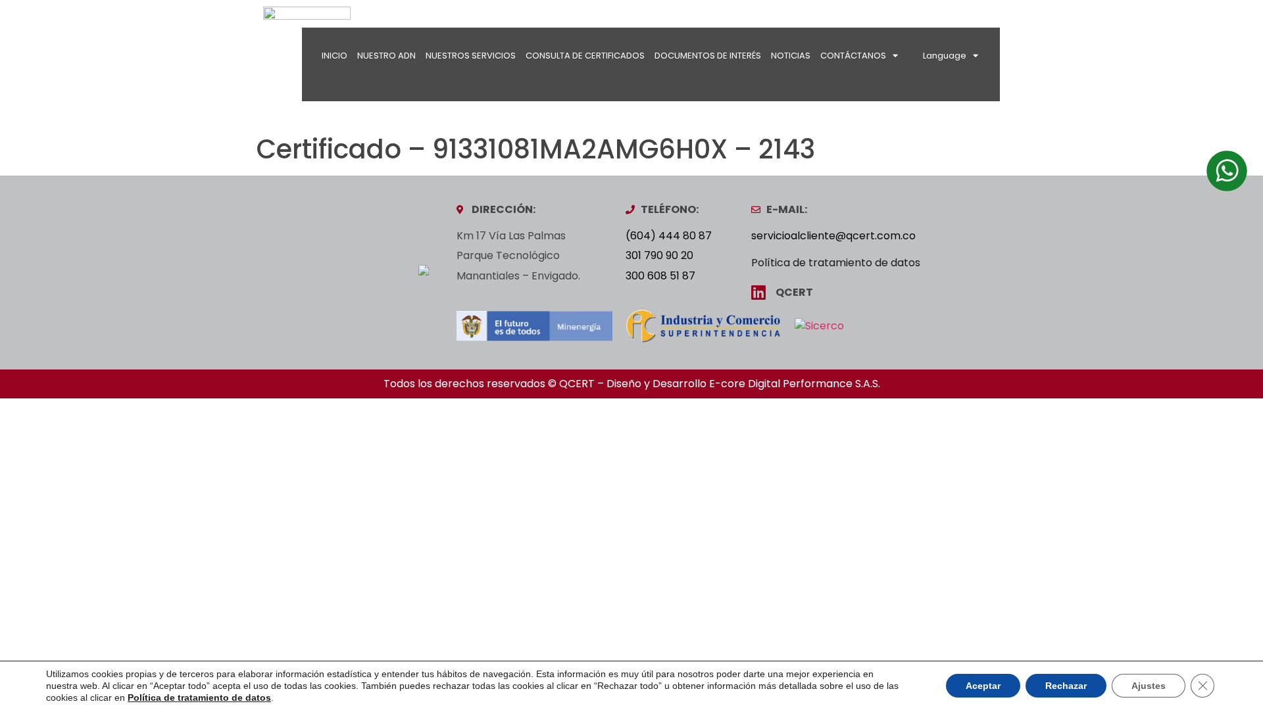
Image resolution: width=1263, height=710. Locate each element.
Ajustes (1148, 685)
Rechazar (1066, 685)
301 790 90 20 (659, 255)
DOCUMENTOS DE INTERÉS (708, 55)
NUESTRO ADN (386, 55)
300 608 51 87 (660, 275)
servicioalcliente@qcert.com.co (833, 235)
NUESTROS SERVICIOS (471, 55)
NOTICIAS (790, 55)
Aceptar (983, 685)
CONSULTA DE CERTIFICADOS (585, 55)
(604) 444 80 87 (669, 235)
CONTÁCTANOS (853, 55)
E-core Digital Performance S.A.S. (794, 383)
